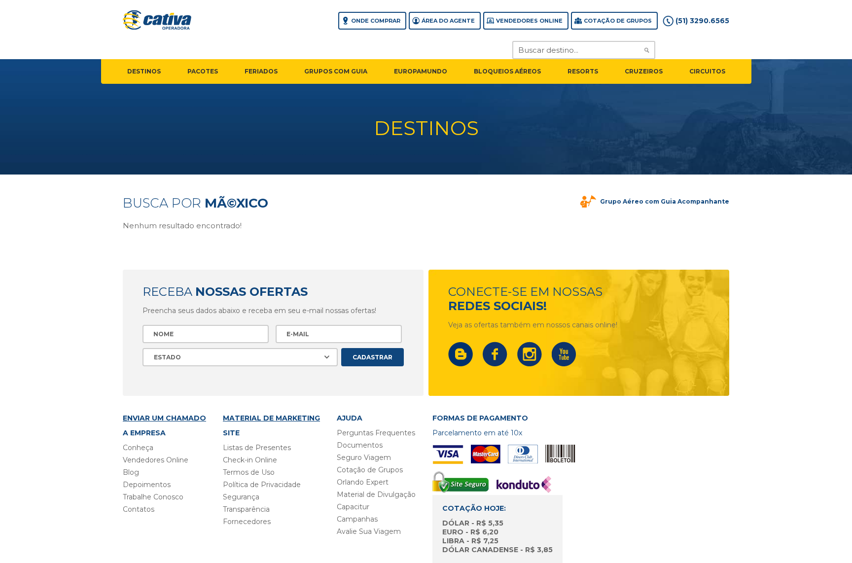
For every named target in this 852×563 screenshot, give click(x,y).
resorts (583, 71)
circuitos (707, 71)
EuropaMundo (420, 71)
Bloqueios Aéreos (507, 71)
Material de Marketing (271, 418)
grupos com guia (335, 71)
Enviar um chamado (164, 418)
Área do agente (448, 20)
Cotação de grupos (618, 20)
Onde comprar (375, 20)
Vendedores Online (529, 20)
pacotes (202, 71)
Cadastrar (372, 357)
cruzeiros (644, 71)
